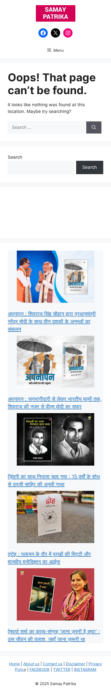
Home (14, 663)
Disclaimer (75, 663)
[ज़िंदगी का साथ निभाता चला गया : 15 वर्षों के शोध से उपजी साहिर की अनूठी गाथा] (55, 440)
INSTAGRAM (85, 669)
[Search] (93, 127)
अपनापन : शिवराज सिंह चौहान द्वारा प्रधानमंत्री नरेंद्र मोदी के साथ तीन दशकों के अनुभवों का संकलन (52, 321)
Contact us (52, 663)
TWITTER (61, 669)
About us (31, 663)
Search (15, 157)
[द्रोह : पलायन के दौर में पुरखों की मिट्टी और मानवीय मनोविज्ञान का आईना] (55, 518)
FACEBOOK (39, 669)
